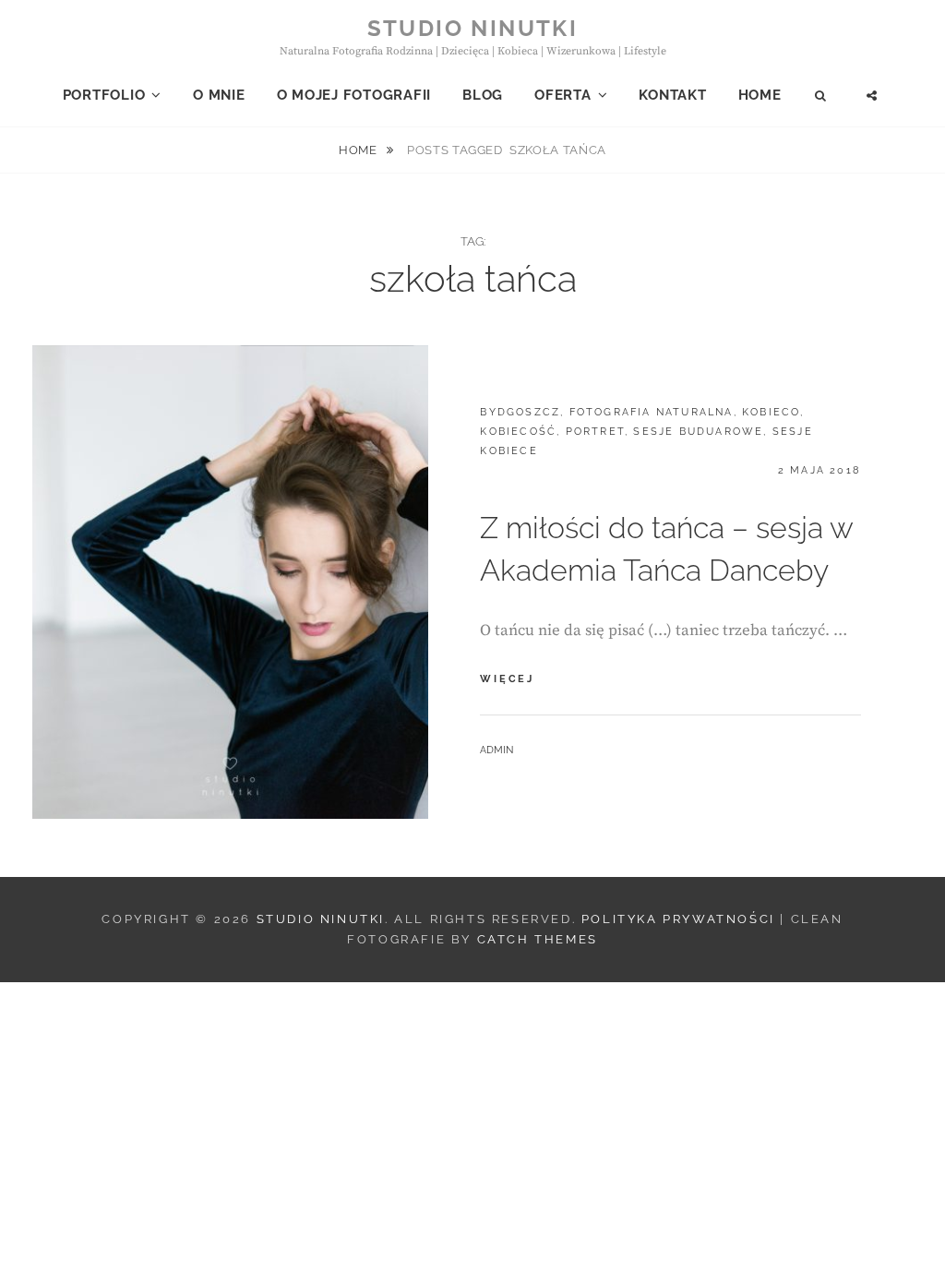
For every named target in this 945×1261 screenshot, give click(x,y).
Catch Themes (537, 939)
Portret (595, 432)
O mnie (219, 95)
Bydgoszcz (520, 412)
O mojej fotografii (354, 95)
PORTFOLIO (104, 95)
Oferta (563, 95)
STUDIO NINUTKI (473, 28)
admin (496, 750)
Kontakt (672, 95)
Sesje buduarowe (698, 432)
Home (760, 95)
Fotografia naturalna (651, 412)
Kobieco (771, 412)
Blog (482, 95)
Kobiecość (518, 432)
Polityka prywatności (678, 919)
